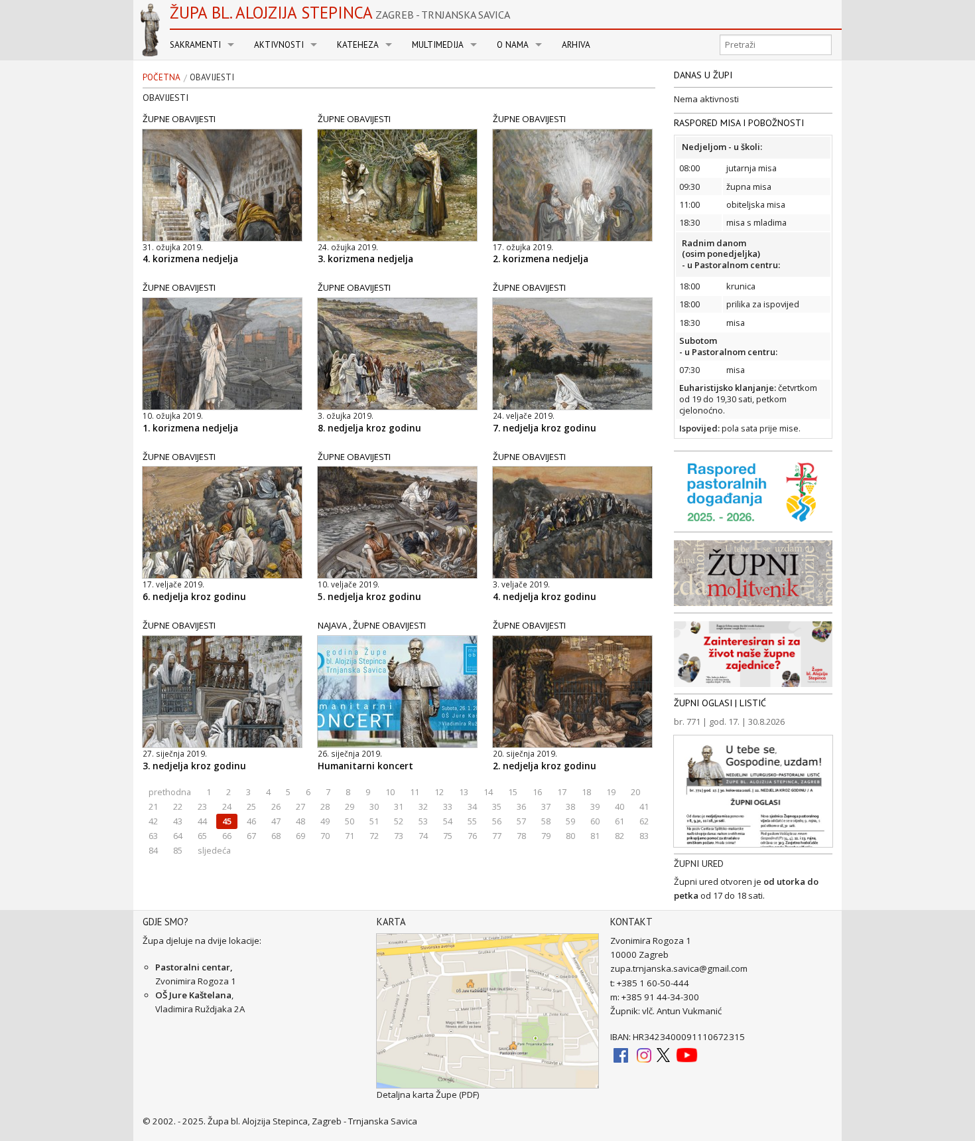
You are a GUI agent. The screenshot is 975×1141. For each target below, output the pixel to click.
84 (153, 850)
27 (300, 806)
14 (488, 792)
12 (439, 792)
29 (349, 806)
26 (276, 806)
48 (300, 821)
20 (635, 792)
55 (472, 821)
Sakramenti (195, 44)
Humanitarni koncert (365, 766)
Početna (161, 77)
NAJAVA (332, 625)
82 (619, 836)
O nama (513, 44)
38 (570, 806)
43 (177, 821)
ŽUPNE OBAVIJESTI (179, 119)
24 (226, 806)
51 (374, 821)
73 (398, 836)
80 (570, 836)
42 (153, 821)
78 (521, 836)
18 (586, 792)
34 (472, 806)
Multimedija (438, 44)
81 (595, 836)
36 (521, 806)
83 (644, 836)
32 (423, 806)
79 (546, 836)
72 (374, 836)
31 (398, 806)
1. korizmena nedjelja (190, 428)
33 (447, 806)
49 (325, 821)
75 (447, 836)
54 (447, 821)
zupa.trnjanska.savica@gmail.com (679, 968)
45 (226, 821)
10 (390, 792)
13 (463, 792)
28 (325, 806)
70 (325, 836)
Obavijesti (212, 77)
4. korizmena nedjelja (190, 259)
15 (512, 792)
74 (423, 836)
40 (619, 806)
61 (619, 821)
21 (153, 806)
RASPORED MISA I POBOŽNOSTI (739, 123)
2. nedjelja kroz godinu (544, 766)
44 (202, 821)
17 (561, 792)
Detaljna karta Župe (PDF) (428, 1095)
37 (546, 806)
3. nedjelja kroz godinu (194, 766)
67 (251, 836)
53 (423, 821)
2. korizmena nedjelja (540, 259)
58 (546, 821)
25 (251, 806)
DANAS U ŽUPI (703, 75)
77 (496, 836)
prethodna (170, 792)
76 (472, 836)
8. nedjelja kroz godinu (369, 428)
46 (251, 821)
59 (570, 821)
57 (521, 821)
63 (153, 836)
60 (595, 821)
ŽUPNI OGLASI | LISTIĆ (720, 703)
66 (226, 836)
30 (374, 806)
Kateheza (358, 44)
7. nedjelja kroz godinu (544, 428)
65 (202, 836)
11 (414, 792)
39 (595, 806)
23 (202, 806)
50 (349, 821)
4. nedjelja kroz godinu (544, 597)
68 (276, 836)
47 (276, 821)
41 (644, 806)
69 (300, 836)
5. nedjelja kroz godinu (369, 597)
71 (349, 836)
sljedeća (214, 850)
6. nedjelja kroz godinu (194, 597)
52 (398, 821)
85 (177, 850)
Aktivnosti (279, 44)
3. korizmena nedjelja (365, 259)
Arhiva (576, 44)
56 (496, 821)
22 (177, 806)
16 (537, 792)
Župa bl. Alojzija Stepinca (340, 12)
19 (611, 792)
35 (496, 806)
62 (644, 821)
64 (177, 836)
